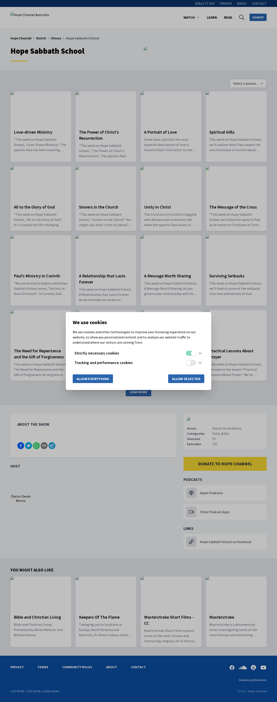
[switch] (191, 353)
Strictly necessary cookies (96, 353)
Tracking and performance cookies (103, 362)
